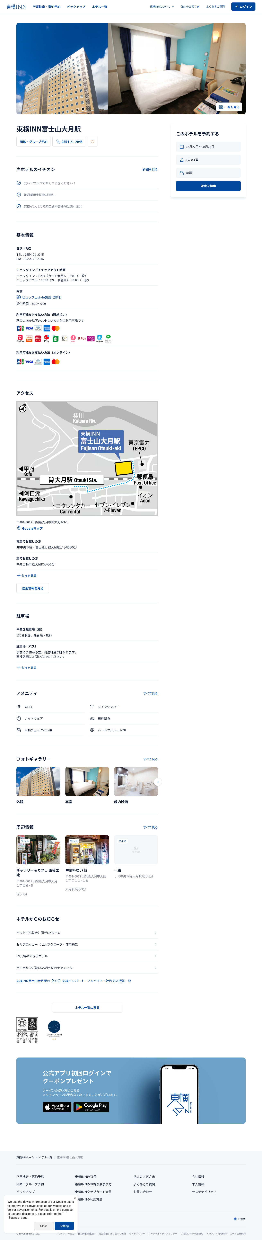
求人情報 (198, 1184)
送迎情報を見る (33, 588)
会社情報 (198, 1176)
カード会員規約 (238, 1233)
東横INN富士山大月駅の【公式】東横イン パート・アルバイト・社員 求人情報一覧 (73, 981)
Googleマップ (32, 528)
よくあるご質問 (215, 6)
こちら (74, 1090)
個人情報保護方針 (87, 1233)
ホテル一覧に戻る (87, 1007)
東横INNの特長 (85, 1176)
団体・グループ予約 (33, 142)
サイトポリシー (137, 1233)
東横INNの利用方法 (88, 1199)
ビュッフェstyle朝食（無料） (42, 297)
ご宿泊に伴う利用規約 (192, 1233)
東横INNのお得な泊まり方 (93, 1184)
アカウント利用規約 (216, 1233)
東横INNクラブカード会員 (93, 1191)
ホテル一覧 (99, 7)
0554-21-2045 (72, 142)
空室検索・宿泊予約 (46, 7)
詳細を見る (150, 169)
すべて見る (150, 693)
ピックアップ (76, 7)
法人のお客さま (190, 6)
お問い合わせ (142, 1191)
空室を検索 (208, 186)
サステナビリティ (204, 1191)
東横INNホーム (25, 1157)
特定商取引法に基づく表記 (112, 1233)
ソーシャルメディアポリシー (162, 1233)
